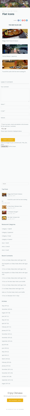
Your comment (5, 86)
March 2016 (5, 359)
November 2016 (6, 337)
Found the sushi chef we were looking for (14, 71)
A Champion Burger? (12, 212)
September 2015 (6, 380)
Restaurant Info (15, 400)
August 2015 (5, 383)
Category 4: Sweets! (7, 239)
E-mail (3, 111)
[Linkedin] (17, 412)
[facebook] (12, 412)
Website (3, 117)
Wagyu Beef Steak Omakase (10, 41)
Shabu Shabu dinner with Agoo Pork (16, 260)
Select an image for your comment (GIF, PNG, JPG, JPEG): (14, 143)
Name (3, 104)
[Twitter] (15, 412)
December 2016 (6, 334)
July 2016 (4, 344)
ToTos (15, 11)
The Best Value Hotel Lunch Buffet (16, 281)
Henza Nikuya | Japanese (9, 56)
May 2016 (4, 351)
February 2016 (5, 362)
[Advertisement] (15, 164)
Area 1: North (5, 243)
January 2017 (5, 330)
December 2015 (6, 369)
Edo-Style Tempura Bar (13, 217)
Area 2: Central (6, 246)
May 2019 (4, 305)
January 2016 (5, 366)
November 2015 (6, 373)
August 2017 (5, 313)
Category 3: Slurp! (6, 236)
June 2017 (4, 316)
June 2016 (4, 348)
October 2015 (5, 376)
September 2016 (6, 341)
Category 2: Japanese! (7, 232)
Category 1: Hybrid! (7, 229)
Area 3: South (5, 250)
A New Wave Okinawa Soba (14, 206)
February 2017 (5, 327)
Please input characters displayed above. (11, 131)
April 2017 (4, 323)
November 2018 (6, 309)
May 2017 (4, 320)
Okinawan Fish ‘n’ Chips (13, 295)
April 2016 (4, 355)
